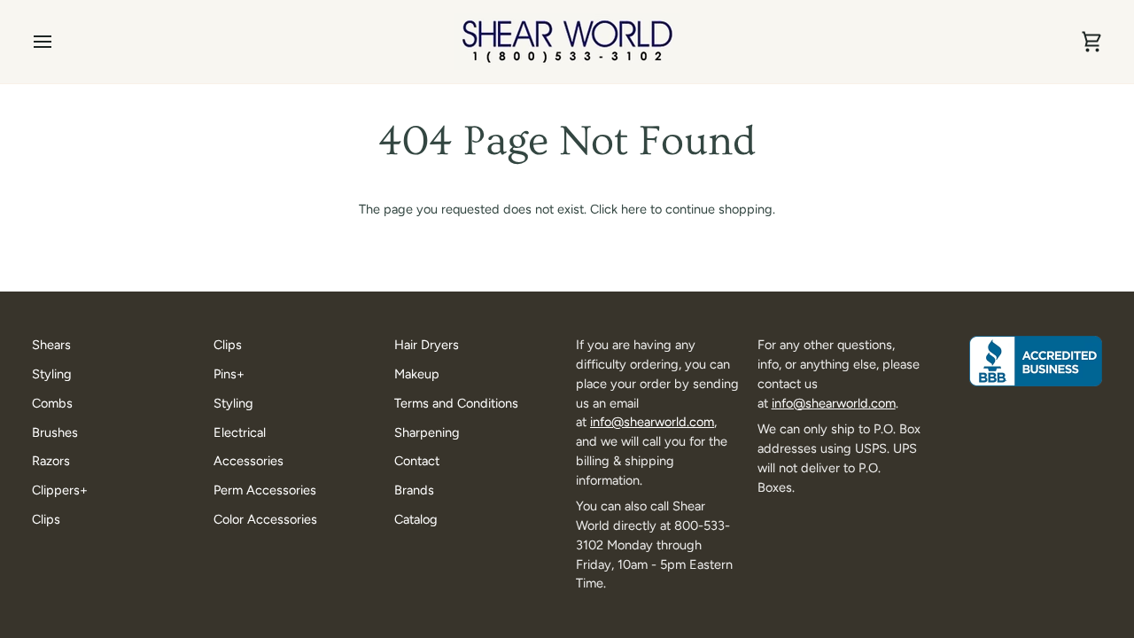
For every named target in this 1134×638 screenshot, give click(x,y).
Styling (52, 374)
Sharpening (427, 432)
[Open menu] (58, 41)
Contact (416, 461)
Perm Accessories (265, 490)
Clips (46, 519)
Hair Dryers (426, 345)
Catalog (416, 519)
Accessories (249, 461)
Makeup (416, 374)
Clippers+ (60, 490)
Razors (51, 461)
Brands (414, 490)
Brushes (55, 432)
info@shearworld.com (652, 422)
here (634, 209)
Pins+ (229, 374)
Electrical (240, 432)
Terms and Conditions (456, 403)
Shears (51, 345)
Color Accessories (265, 519)
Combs (52, 403)
